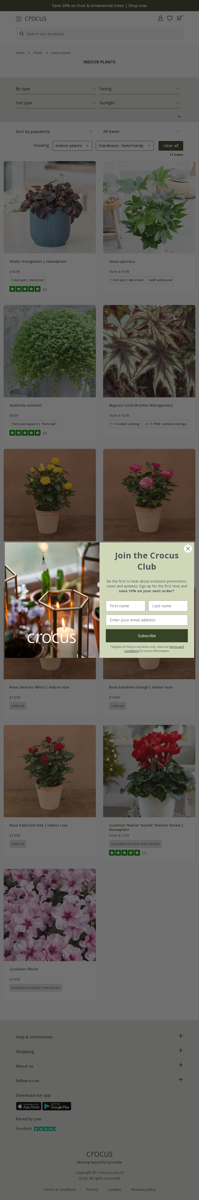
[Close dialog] (188, 548)
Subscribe (147, 635)
